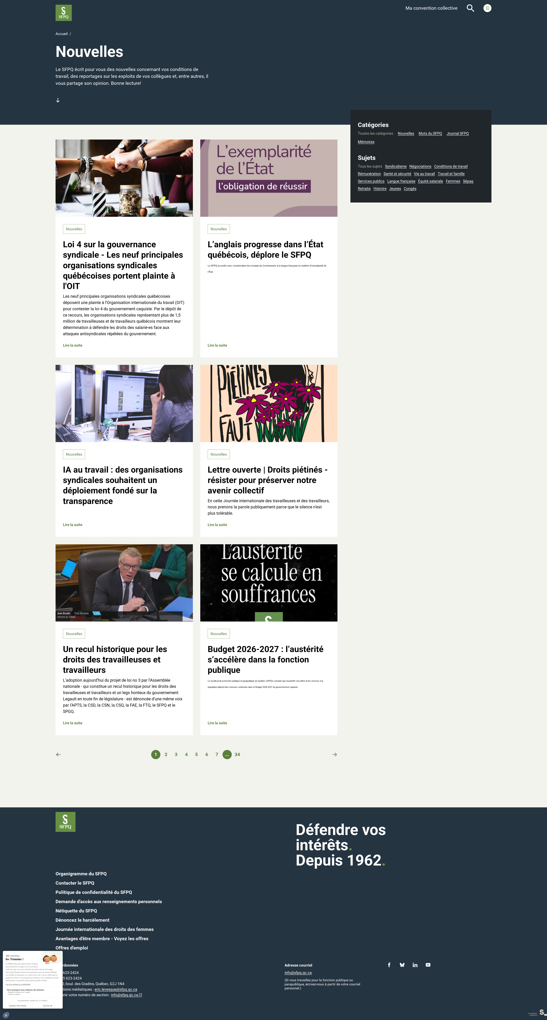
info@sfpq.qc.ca (124, 995)
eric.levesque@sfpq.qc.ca (116, 989)
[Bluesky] (402, 964)
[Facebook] (389, 964)
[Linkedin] (415, 964)
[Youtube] (428, 964)
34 (237, 754)
